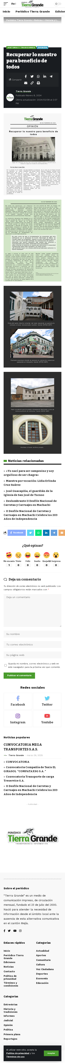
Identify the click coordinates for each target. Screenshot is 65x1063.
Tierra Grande (23, 91)
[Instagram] (18, 718)
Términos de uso (15, 1057)
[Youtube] (47, 718)
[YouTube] (14, 931)
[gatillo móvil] (7, 3)
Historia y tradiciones (21, 47)
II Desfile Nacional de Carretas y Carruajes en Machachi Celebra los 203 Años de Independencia (30, 515)
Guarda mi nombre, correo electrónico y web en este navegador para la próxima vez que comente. (34, 665)
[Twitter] (47, 701)
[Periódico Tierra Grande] (32, 4)
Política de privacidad (17, 1053)
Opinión (42, 47)
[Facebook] (18, 701)
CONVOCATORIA (17, 761)
